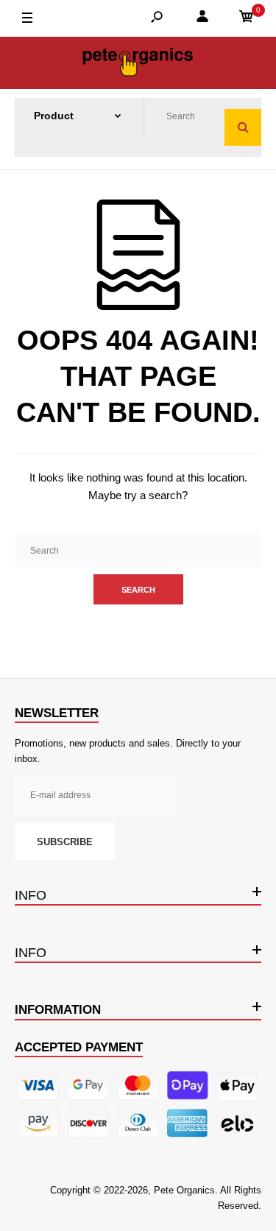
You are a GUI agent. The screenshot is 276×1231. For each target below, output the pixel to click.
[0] (246, 19)
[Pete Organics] (138, 63)
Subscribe (65, 841)
